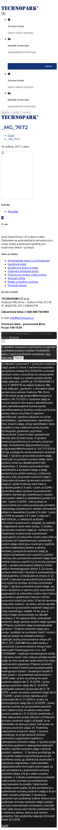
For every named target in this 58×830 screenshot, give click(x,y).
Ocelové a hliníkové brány (23, 271)
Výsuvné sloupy (17, 285)
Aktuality (13, 211)
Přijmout (18, 358)
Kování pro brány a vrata (23, 267)
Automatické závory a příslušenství (29, 260)
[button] (48, 66)
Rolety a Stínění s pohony (23, 282)
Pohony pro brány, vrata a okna (27, 275)
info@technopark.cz (22, 318)
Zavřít (4, 825)
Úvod (11, 135)
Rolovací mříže (16, 278)
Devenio (14, 337)
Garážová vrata (17, 264)
